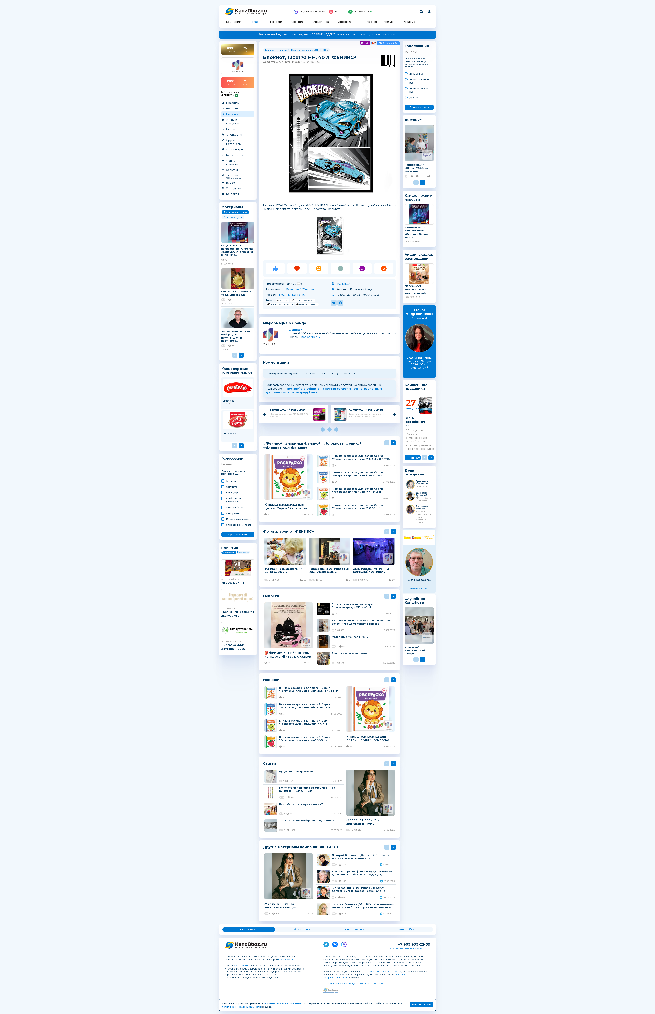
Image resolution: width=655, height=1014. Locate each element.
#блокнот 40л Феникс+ (280, 304)
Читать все (413, 457)
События (297, 22)
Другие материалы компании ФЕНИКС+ (300, 847)
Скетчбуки (232, 486)
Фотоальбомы (234, 507)
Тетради (231, 481)
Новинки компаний (292, 294)
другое (413, 97)
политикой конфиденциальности (241, 1006)
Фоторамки (233, 513)
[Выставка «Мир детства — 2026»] (237, 630)
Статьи (230, 129)
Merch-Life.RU (407, 929)
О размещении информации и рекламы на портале (353, 983)
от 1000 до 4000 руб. (419, 81)
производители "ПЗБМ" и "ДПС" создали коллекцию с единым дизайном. (327, 34)
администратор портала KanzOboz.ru (410, 948)
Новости (276, 22)
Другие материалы (233, 142)
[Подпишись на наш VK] (335, 943)
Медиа (389, 22)
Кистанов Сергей (419, 579)
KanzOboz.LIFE (354, 929)
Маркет (372, 22)
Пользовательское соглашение (382, 971)
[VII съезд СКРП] (237, 567)
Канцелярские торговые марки (236, 370)
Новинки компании (302, 50)
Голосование (235, 155)
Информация (347, 22)
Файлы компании (233, 162)
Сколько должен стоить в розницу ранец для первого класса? (416, 62)
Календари (232, 492)
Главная (269, 50)
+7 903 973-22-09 (414, 944)
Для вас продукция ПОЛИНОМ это (233, 472)
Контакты (232, 194)
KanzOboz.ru (285, 959)
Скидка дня (234, 134)
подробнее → (311, 337)
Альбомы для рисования (234, 500)
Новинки (232, 114)
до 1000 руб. (416, 73)
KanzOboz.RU (248, 929)
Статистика (234, 176)
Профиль (232, 102)
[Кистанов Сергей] (419, 562)
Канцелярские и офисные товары (250, 14)
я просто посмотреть (239, 524)
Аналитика (321, 22)
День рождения (414, 472)
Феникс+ (295, 329)
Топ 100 (339, 11)
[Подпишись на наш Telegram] (326, 943)
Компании (233, 22)
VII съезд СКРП (232, 582)
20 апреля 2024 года (300, 289)
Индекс (361, 11)
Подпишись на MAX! (312, 11)
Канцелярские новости (418, 197)
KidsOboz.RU (301, 929)
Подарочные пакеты (238, 519)
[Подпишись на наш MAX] (344, 943)
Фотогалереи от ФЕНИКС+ (288, 531)
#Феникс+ (282, 300)
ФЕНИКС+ (321, 50)
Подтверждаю (421, 1004)
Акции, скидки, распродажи (419, 256)
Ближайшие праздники (416, 387)
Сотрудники (234, 188)
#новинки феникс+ (306, 304)
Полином (226, 464)
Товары (255, 22)
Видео (230, 182)
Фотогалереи (235, 149)
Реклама (409, 22)
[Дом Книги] (419, 537)
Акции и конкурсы (232, 121)
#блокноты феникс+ (302, 300)
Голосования (233, 458)
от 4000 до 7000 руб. (419, 90)
